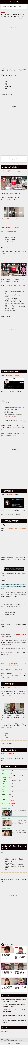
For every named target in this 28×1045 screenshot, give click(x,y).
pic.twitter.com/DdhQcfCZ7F (10, 416)
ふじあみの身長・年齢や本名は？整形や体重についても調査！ (14, 1021)
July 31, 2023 (19, 420)
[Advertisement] (14, 45)
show (18, 159)
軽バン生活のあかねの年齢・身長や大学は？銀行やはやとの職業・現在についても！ (14, 1000)
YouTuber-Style (14, 2)
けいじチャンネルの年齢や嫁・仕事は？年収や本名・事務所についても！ (14, 1005)
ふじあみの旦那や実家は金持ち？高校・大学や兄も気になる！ (14, 1016)
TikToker (5, 1031)
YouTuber (5, 1035)
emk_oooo (12, 800)
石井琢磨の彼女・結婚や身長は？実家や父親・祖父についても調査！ (14, 1010)
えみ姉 (11, 796)
